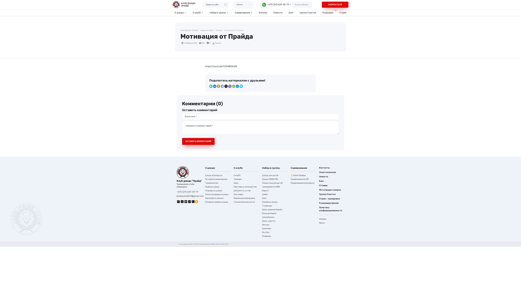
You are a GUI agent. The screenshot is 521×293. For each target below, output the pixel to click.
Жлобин (322, 219)
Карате (265, 191)
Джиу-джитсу (268, 221)
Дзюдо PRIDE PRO (270, 179)
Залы (236, 183)
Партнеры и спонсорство (245, 187)
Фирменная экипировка (244, 198)
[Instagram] (178, 201)
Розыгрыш (328, 12)
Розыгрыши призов (329, 203)
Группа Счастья (308, 12)
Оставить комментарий (198, 141)
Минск (322, 223)
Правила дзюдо (212, 187)
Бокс (264, 198)
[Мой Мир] (237, 86)
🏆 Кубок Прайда (298, 175)
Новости (277, 12)
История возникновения (216, 179)
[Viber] (229, 86)
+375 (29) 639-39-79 (187, 192)
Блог (291, 12)
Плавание (266, 236)
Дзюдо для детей (270, 175)
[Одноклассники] (218, 86)
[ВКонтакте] (214, 86)
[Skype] (241, 86)
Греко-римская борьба (272, 209)
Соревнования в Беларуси (302, 183)
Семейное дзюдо (270, 202)
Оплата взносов (327, 172)
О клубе (237, 175)
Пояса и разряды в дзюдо (216, 194)
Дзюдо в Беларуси (213, 175)
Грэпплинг (266, 228)
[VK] (189, 201)
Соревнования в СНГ (300, 179)
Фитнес (265, 225)
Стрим (342, 12)
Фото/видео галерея (330, 190)
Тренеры (238, 179)
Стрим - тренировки (329, 199)
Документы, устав (242, 191)
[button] (276, 5)
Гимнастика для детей (272, 183)
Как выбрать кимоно (214, 198)
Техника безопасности (244, 202)
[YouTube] (185, 201)
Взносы (263, 12)
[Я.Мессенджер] (210, 86)
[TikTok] (182, 201)
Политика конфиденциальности (330, 209)
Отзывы (323, 185)
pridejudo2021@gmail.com (190, 196)
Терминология (211, 183)
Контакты (324, 168)
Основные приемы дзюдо (216, 202)
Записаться (335, 5)
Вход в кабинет (302, 5)
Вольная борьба (269, 213)
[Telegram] (222, 86)
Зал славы (238, 194)
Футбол (265, 232)
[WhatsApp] (233, 86)
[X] (226, 86)
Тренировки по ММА (271, 187)
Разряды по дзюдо (213, 191)
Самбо (265, 194)
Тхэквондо (267, 206)
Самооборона (268, 217)
